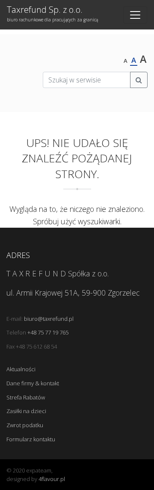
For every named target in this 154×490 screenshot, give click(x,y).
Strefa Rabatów (25, 397)
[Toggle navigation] (135, 14)
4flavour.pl (51, 479)
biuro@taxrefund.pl (49, 319)
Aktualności (21, 369)
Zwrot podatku (24, 425)
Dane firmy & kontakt (32, 383)
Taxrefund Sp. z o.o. (28, 13)
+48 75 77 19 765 (47, 332)
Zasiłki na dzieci (26, 411)
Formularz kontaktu (30, 439)
